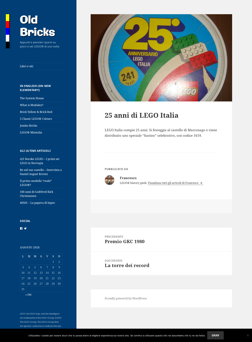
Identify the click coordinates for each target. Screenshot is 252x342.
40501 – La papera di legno (37, 203)
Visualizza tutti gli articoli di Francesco (173, 183)
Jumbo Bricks (28, 125)
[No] (247, 335)
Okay (215, 335)
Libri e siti (26, 66)
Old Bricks (37, 26)
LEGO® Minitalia (31, 132)
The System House (32, 98)
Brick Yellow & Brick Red (36, 112)
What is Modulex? (31, 105)
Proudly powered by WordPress (126, 298)
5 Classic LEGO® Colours (36, 119)
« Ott (28, 294)
